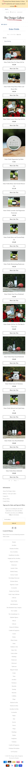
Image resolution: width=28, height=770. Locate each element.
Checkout (19, 12)
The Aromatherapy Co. (14, 614)
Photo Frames (14, 640)
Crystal (14, 633)
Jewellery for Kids (14, 709)
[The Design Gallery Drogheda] (14, 18)
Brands (14, 542)
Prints (14, 643)
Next (15, 480)
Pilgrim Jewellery (14, 561)
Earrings (14, 689)
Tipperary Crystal (14, 584)
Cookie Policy (6, 501)
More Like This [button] (14, 68)
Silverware (14, 663)
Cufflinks (14, 696)
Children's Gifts (14, 646)
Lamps (14, 673)
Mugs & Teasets (14, 669)
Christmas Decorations (14, 748)
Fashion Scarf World (14, 591)
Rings (14, 699)
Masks (14, 715)
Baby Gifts (14, 650)
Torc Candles (14, 610)
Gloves (14, 725)
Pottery (14, 637)
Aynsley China (14, 568)
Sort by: (5, 37)
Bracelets (14, 686)
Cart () (13, 12)
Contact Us (5, 496)
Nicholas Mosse (14, 581)
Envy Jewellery (14, 551)
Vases (14, 676)
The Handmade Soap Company (14, 607)
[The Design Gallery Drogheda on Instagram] (15, 528)
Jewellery (14, 545)
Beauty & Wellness (14, 627)
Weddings (14, 656)
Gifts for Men (14, 653)
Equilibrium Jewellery (14, 555)
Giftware (14, 597)
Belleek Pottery (14, 571)
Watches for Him (14, 705)
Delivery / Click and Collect (9, 493)
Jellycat (14, 620)
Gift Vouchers (14, 751)
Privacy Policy (6, 498)
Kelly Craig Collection (14, 594)
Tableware (14, 666)
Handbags (14, 732)
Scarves (14, 722)
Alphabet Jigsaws (14, 617)
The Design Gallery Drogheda (16, 756)
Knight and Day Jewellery (14, 558)
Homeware (14, 565)
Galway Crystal (14, 574)
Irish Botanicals (14, 604)
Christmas (14, 741)
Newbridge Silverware (14, 578)
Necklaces (14, 682)
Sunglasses (14, 738)
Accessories (14, 588)
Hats (14, 719)
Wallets (14, 735)
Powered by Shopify (14, 758)
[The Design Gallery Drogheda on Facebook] (13, 528)
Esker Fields (14, 29)
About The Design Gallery (9, 491)
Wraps (14, 728)
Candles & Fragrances (14, 630)
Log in (7, 12)
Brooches (14, 692)
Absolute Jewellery (14, 548)
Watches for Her (14, 702)
